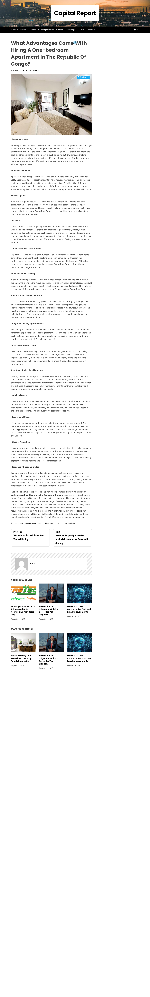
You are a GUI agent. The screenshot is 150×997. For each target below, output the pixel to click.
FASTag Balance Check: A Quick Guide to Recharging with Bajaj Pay (23, 610)
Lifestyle (59, 30)
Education (24, 30)
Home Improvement (46, 30)
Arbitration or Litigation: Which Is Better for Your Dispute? (48, 610)
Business (14, 30)
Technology (70, 30)
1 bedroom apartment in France (31, 523)
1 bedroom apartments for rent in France (62, 523)
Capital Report (75, 13)
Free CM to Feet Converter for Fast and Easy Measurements (79, 609)
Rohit (37, 70)
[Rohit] (21, 564)
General (90, 30)
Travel (82, 30)
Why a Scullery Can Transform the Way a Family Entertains (22, 658)
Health (33, 30)
